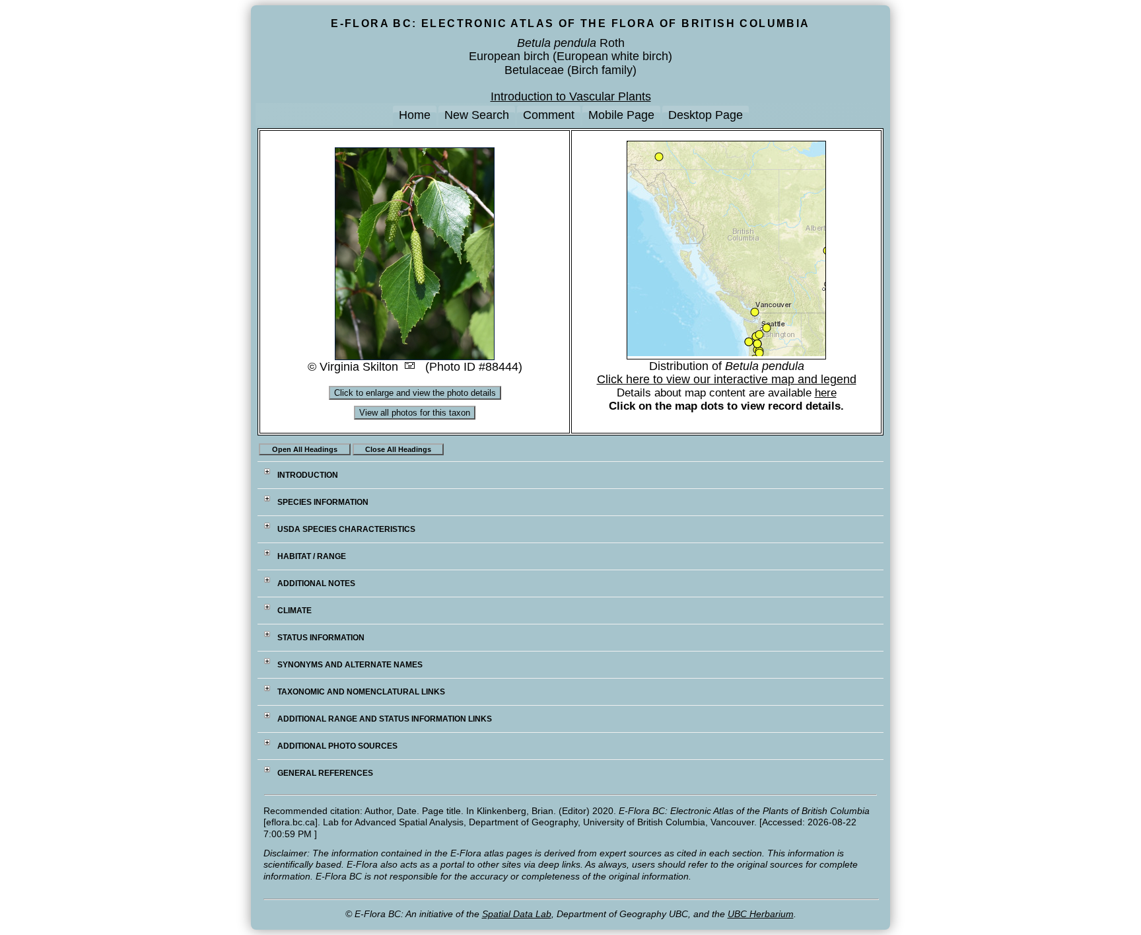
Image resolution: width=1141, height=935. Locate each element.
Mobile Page (621, 115)
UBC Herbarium (761, 914)
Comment (548, 115)
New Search (476, 115)
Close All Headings (398, 449)
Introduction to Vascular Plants (571, 96)
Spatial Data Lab (516, 914)
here (826, 393)
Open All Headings (304, 449)
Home (415, 115)
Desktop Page (705, 115)
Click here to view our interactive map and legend (726, 379)
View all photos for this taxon (414, 413)
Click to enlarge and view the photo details (415, 393)
